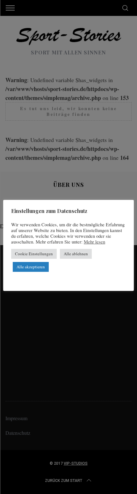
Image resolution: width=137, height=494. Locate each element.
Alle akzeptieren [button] (31, 267)
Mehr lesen (94, 242)
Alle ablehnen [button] (76, 254)
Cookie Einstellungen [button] (34, 254)
